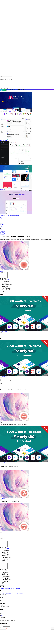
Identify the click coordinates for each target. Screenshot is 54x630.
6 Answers (1, 271)
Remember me (3, 613)
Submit (8, 279)
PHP (5, 270)
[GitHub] (1, 220)
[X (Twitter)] (2, 220)
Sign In (1, 223)
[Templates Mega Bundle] (7, 589)
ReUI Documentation (20, 593)
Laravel (4, 270)
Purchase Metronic (15, 588)
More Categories (2, 234)
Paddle (6, 606)
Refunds (19, 588)
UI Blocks (12, 593)
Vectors (16, 215)
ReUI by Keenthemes (3, 593)
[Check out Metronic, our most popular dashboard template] (0, 220)
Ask (2, 224)
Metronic (1, 270)
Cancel (5, 279)
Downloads (5, 588)
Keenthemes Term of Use (7, 627)
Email (1, 611)
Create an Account (3, 615)
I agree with (2, 627)
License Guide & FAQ (10, 588)
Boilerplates (13, 215)
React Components (8, 593)
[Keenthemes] (6, 90)
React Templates (16, 593)
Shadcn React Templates (9, 215)
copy (1, 383)
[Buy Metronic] (2, 589)
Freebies (18, 215)
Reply (1, 332)
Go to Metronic (2, 588)
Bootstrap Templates (3, 215)
